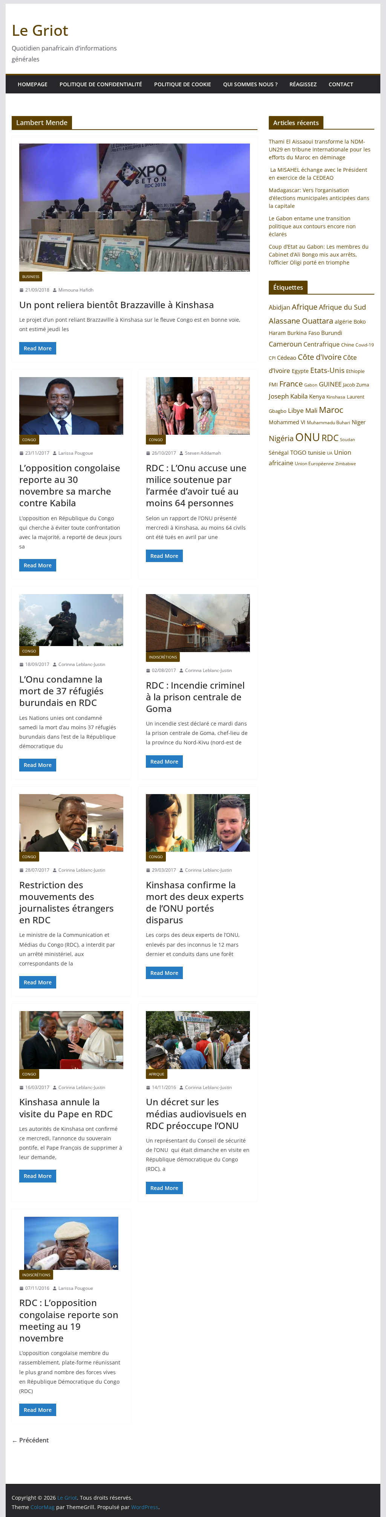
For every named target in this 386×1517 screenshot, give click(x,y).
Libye (296, 410)
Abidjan (279, 307)
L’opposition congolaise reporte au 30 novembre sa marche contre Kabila (69, 485)
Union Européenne (314, 463)
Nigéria (281, 438)
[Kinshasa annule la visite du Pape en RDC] (71, 1040)
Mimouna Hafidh (75, 290)
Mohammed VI (287, 422)
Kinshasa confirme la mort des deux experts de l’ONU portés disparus (195, 902)
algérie (343, 321)
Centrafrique (321, 344)
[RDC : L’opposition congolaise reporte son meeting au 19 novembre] (71, 1243)
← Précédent (30, 1440)
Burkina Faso (303, 332)
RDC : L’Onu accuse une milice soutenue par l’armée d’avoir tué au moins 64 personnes (196, 485)
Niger (359, 422)
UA (329, 453)
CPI (272, 358)
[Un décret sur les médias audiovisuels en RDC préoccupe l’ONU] (198, 1040)
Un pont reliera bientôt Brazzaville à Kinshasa (116, 304)
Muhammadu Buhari (328, 422)
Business (30, 276)
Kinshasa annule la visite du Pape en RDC (66, 1107)
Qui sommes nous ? (250, 84)
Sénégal (279, 452)
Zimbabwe (345, 463)
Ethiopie (355, 371)
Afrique (156, 1074)
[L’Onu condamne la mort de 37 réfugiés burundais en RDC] (71, 620)
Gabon (310, 385)
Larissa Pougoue (75, 453)
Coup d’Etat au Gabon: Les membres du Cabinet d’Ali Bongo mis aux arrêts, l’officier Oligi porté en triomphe (319, 254)
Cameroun (285, 343)
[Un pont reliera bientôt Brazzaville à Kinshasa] (134, 208)
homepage (32, 84)
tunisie (316, 453)
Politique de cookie (182, 84)
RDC (330, 438)
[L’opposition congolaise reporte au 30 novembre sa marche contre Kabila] (71, 406)
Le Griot (40, 30)
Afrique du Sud (342, 307)
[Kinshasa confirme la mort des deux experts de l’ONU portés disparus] (198, 823)
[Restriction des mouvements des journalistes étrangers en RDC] (71, 823)
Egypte (300, 370)
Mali (311, 410)
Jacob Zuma (356, 384)
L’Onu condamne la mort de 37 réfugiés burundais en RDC (61, 691)
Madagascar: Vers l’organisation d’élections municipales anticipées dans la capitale (319, 197)
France (291, 383)
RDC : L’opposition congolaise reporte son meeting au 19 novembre (68, 1320)
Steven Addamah (203, 453)
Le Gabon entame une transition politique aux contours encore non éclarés (312, 226)
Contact (341, 84)
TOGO (298, 452)
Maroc (331, 409)
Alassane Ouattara (301, 320)
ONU (307, 437)
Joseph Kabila (288, 396)
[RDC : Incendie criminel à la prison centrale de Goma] (198, 623)
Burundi (331, 332)
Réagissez (303, 84)
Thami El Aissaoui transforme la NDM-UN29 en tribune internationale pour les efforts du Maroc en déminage (320, 149)
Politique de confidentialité (101, 84)
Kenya (317, 396)
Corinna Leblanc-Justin (81, 664)
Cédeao (286, 357)
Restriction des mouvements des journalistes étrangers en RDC (66, 902)
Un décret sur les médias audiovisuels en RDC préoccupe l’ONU (196, 1113)
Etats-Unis (327, 370)
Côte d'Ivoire (320, 356)
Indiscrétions (163, 657)
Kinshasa (335, 397)
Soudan (347, 439)
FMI (273, 384)
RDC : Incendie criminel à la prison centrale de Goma (195, 697)
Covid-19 (364, 345)
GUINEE (330, 384)
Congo (29, 439)
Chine (347, 344)
